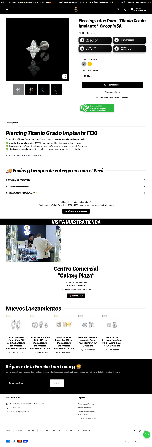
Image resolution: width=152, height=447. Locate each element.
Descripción (12, 122)
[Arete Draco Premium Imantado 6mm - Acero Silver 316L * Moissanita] (112, 330)
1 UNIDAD (88, 76)
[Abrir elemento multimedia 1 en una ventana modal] (37, 49)
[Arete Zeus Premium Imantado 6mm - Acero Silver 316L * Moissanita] (88, 330)
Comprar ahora (112, 92)
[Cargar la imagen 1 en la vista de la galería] (18, 89)
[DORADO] (90, 64)
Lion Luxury (142, 439)
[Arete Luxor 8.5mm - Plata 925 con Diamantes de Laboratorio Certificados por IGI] (40, 330)
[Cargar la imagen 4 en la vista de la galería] (56, 89)
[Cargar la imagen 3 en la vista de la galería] (44, 89)
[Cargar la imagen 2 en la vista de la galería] (31, 89)
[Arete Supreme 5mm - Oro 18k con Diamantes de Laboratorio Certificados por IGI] (64, 330)
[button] (7, 9)
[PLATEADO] (84, 64)
